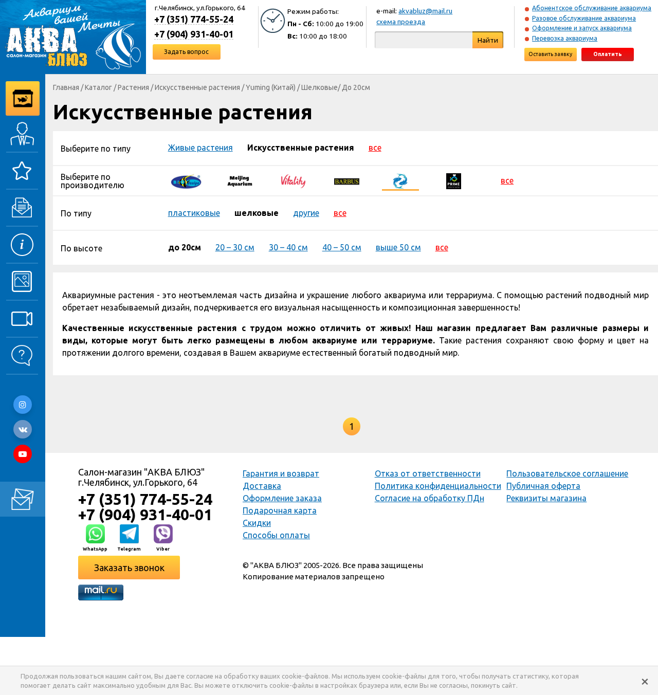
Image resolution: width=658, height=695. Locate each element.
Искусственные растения (197, 87)
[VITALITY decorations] (293, 180)
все (375, 147)
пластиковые (194, 212)
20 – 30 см (234, 247)
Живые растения (200, 147)
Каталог (98, 87)
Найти (488, 40)
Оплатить (607, 54)
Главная (66, 87)
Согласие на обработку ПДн (429, 498)
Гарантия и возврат (281, 473)
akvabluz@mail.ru (425, 11)
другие (306, 212)
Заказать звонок (129, 567)
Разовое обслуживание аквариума (584, 18)
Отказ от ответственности (428, 473)
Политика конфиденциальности (438, 485)
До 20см (356, 87)
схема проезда (400, 21)
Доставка (262, 485)
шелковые (256, 212)
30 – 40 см (288, 247)
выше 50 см (398, 247)
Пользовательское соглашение (567, 473)
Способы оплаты (276, 535)
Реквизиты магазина (546, 498)
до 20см (184, 247)
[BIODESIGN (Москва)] (186, 180)
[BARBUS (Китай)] (346, 180)
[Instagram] (22, 404)
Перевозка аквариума (564, 38)
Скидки (257, 522)
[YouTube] (22, 454)
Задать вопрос (186, 51)
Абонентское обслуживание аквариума (591, 8)
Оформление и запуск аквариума (582, 28)
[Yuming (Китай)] (400, 180)
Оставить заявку (550, 54)
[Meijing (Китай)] (240, 180)
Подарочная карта (280, 510)
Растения (133, 87)
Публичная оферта (543, 485)
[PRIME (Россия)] (453, 180)
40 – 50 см (341, 247)
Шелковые (319, 87)
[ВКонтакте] (22, 429)
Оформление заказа (282, 498)
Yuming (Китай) (271, 87)
